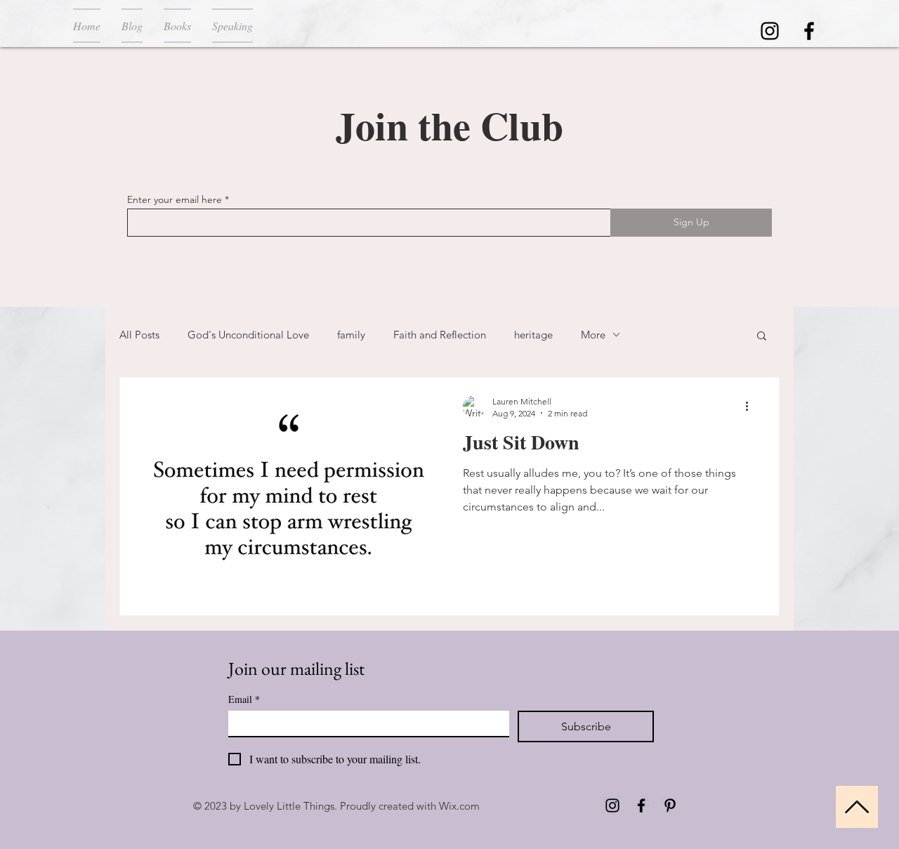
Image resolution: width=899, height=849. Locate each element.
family (351, 334)
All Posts (139, 334)
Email (244, 699)
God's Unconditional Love (248, 334)
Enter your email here (174, 199)
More (593, 334)
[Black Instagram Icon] (770, 31)
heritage (533, 334)
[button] (761, 336)
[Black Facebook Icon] (809, 31)
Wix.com (459, 805)
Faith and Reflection (439, 334)
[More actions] (751, 406)
